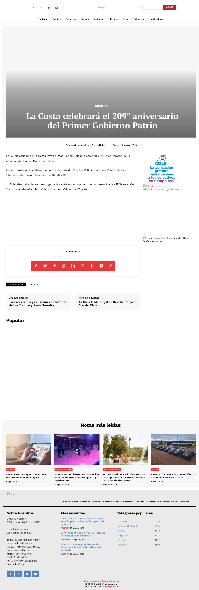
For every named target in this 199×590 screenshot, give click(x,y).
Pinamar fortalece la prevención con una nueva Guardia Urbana (173, 476)
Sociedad (102, 106)
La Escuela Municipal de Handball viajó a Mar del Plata (107, 303)
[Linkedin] (73, 266)
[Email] (82, 266)
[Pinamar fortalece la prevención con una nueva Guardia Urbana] (173, 449)
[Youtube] (56, 8)
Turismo (139, 501)
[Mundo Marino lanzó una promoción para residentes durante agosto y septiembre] (77, 449)
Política (155, 469)
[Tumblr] (91, 266)
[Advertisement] (73, 217)
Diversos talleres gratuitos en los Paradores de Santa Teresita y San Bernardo (81, 547)
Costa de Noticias (94, 145)
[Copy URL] (110, 266)
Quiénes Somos (69, 501)
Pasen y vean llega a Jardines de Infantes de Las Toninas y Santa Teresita (38, 303)
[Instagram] (41, 8)
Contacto (184, 501)
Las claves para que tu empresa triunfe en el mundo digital (26, 476)
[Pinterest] (54, 266)
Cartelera (128, 501)
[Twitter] (49, 8)
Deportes (107, 501)
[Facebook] (33, 8)
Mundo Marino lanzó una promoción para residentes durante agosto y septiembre (76, 477)
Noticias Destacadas (63, 469)
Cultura (117, 501)
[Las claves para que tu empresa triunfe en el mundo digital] (28, 449)
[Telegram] (101, 266)
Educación (163, 501)
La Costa (33, 284)
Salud (174, 501)
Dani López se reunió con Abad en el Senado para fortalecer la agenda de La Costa (82, 521)
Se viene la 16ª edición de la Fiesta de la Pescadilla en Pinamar (83, 534)
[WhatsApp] (63, 266)
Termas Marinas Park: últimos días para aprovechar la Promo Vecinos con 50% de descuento (124, 477)
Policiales (151, 501)
